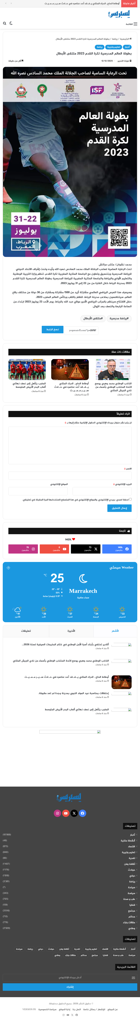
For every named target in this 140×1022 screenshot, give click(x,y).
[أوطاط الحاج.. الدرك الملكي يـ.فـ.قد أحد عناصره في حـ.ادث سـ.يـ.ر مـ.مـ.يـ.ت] (70, 369)
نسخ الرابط (52, 329)
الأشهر (115, 631)
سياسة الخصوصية (47, 1010)
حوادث (131, 870)
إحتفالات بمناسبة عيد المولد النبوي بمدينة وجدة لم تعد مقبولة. (73, 693)
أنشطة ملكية (128, 841)
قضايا (132, 905)
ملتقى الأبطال (92, 318)
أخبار (127, 47)
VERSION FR (29, 1010)
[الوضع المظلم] (11, 24)
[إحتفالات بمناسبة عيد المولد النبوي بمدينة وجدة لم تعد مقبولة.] (122, 698)
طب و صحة (129, 899)
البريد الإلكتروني (122, 484)
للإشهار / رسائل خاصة (94, 1010)
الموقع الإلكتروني (59, 484)
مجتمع (131, 911)
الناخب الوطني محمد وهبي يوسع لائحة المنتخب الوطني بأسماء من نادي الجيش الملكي (113, 387)
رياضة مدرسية (118, 318)
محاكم (132, 917)
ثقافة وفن (129, 864)
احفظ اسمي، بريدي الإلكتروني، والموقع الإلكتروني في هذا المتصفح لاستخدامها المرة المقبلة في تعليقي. (75, 500)
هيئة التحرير (123, 61)
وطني (131, 928)
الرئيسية (124, 39)
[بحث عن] (4, 24)
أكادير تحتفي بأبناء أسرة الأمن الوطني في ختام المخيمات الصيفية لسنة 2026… (65, 644)
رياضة (115, 39)
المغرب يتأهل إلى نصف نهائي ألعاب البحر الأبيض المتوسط (29, 385)
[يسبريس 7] (120, 14)
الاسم (128, 469)
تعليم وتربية (113, 47)
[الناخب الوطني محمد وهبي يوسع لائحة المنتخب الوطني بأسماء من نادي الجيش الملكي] (113, 369)
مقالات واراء (129, 923)
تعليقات (26, 631)
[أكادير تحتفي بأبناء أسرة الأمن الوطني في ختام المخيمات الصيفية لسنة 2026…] (122, 650)
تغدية (132, 858)
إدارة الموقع (64, 1010)
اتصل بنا (77, 1010)
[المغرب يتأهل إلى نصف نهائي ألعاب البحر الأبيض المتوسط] (27, 369)
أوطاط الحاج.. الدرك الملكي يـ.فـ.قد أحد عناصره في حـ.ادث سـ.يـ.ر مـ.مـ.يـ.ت (82, 4)
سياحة (131, 888)
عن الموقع (113, 1010)
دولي (132, 876)
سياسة (131, 893)
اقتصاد (131, 847)
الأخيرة (71, 631)
